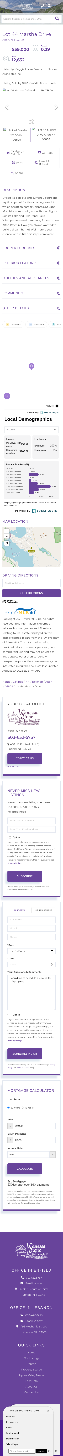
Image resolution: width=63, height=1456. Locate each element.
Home (6, 681)
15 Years (29, 1107)
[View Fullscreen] (6, 543)
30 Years (15, 1107)
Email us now (33, 1283)
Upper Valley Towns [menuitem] (31, 1375)
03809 (9, 686)
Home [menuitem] (31, 1352)
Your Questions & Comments (24, 972)
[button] (57, 19)
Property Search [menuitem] (31, 1369)
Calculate (25, 1168)
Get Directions (31, 593)
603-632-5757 (21, 737)
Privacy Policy (14, 863)
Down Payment (16, 1133)
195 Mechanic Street (34, 1329)
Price (10, 1119)
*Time (10, 958)
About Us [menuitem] (31, 1386)
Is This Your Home (43, 910)
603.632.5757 (42, 6)
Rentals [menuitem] (31, 1364)
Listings (18, 681)
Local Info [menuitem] (31, 1381)
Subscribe (25, 876)
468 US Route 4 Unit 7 (34, 1292)
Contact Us (25, 758)
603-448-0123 (34, 1315)
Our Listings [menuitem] (31, 1358)
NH (28, 681)
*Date (10, 945)
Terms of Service (22, 1068)
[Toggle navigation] (57, 6)
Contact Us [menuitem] (31, 1392)
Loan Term (13, 1099)
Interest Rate (15, 1148)
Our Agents (13, 767)
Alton (48, 681)
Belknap (37, 681)
